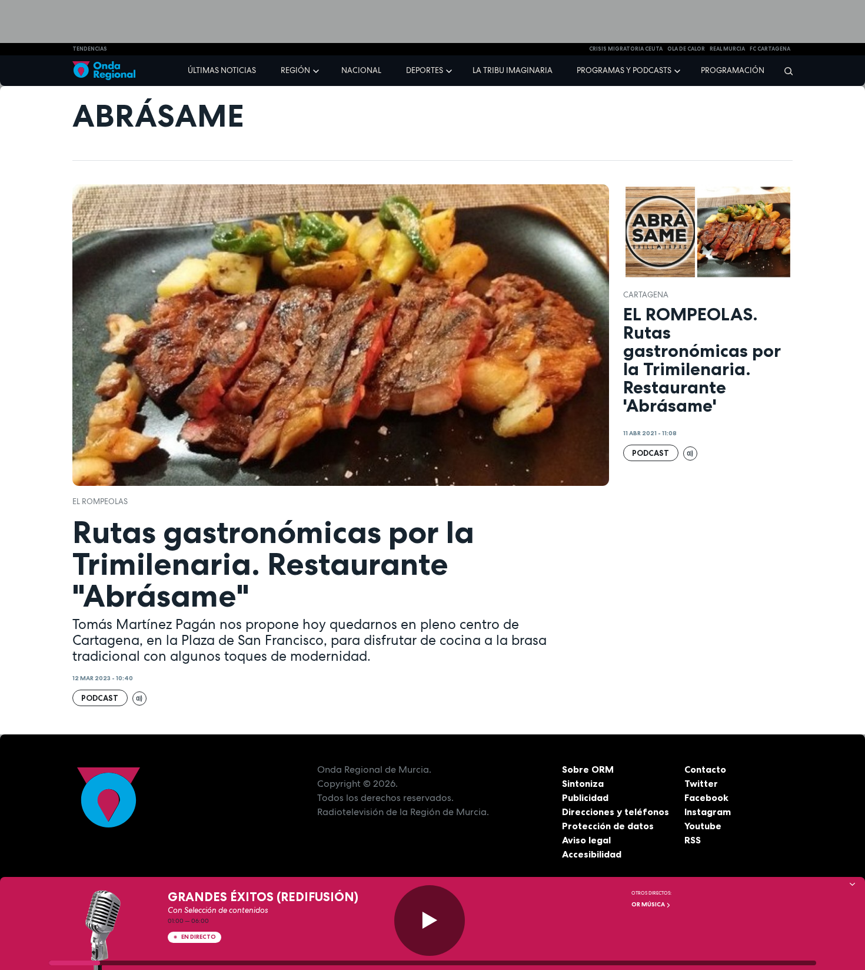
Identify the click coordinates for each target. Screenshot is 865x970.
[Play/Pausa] (429, 920)
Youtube (702, 826)
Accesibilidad (591, 854)
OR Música (648, 904)
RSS (692, 840)
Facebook (706, 797)
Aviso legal (586, 840)
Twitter (701, 783)
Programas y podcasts (624, 70)
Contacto (705, 769)
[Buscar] (785, 71)
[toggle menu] (317, 70)
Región (295, 70)
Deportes (424, 70)
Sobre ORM (588, 769)
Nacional (361, 70)
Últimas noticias (222, 70)
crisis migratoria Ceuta (626, 48)
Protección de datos (608, 826)
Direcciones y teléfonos (615, 811)
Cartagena (645, 295)
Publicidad (585, 797)
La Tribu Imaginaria (513, 70)
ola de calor (686, 48)
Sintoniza (583, 783)
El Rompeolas (100, 501)
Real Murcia (727, 48)
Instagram (707, 811)
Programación (732, 70)
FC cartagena (770, 48)
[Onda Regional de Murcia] (103, 71)
